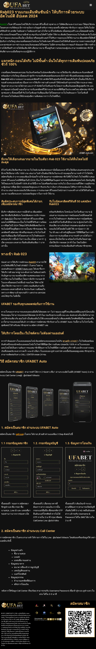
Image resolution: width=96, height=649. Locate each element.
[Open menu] (90, 5)
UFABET (70, 341)
